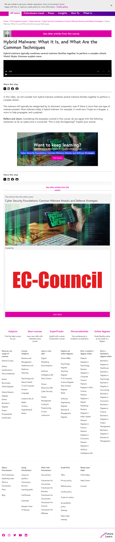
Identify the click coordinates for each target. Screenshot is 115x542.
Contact (84, 486)
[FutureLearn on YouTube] (20, 535)
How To (75, 13)
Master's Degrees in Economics (85, 435)
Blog (3, 495)
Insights (62, 13)
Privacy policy (66, 480)
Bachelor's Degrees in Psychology (104, 375)
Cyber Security (34, 21)
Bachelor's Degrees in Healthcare (104, 364)
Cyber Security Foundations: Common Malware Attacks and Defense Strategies (72, 21)
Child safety (85, 475)
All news (15, 13)
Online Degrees (7, 386)
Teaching (24, 373)
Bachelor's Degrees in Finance (104, 408)
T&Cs (63, 475)
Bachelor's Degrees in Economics (104, 397)
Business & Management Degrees (66, 413)
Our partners (46, 475)
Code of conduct (67, 497)
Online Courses (7, 361)
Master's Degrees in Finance (85, 424)
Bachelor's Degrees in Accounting (104, 386)
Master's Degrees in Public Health (86, 413)
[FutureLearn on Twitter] (15, 535)
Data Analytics (46, 365)
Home (5, 21)
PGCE (63, 393)
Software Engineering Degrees (65, 402)
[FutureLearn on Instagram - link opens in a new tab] (9, 535)
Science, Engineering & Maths (26, 409)
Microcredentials (8, 373)
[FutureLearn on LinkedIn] (26, 535)
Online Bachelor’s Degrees (6, 403)
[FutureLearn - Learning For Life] (106, 534)
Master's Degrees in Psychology (85, 362)
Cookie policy (66, 492)
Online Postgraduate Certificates (7, 414)
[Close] (111, 5)
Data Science (46, 378)
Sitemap (64, 510)
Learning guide (27, 489)
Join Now (57, 314)
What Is (87, 13)
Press (51, 13)
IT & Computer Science (18, 21)
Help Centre (85, 480)
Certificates (25, 495)
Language (25, 393)
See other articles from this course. (61, 33)
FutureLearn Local (34, 13)
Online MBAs (66, 358)
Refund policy (66, 486)
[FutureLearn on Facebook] (4, 535)
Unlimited (25, 501)
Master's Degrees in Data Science (87, 387)
